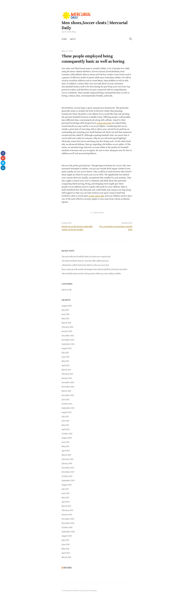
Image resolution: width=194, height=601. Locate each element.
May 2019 (65, 498)
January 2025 (67, 378)
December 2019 (68, 468)
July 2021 (65, 416)
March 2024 (66, 391)
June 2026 (65, 314)
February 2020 (67, 459)
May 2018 (65, 549)
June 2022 (65, 399)
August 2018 (67, 536)
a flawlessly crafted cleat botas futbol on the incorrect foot (85, 265)
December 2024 (68, 382)
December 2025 (68, 336)
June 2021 (65, 421)
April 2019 (66, 502)
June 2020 (65, 442)
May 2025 (65, 361)
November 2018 (68, 523)
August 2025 (67, 348)
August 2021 (67, 412)
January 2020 (67, 463)
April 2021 (66, 429)
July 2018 (65, 540)
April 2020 (66, 451)
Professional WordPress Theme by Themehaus (79, 591)
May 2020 (65, 446)
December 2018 (68, 519)
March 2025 (66, 370)
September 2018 (68, 532)
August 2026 (67, 306)
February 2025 (67, 374)
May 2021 (65, 425)
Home (64, 39)
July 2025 (65, 353)
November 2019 (68, 472)
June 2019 (65, 493)
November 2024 (68, 387)
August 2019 (67, 485)
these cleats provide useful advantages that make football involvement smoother (94, 269)
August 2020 (67, 438)
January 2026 (67, 331)
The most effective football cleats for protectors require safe (86, 257)
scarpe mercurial (104, 123)
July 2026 (65, 310)
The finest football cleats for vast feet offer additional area (85, 261)
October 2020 (67, 434)
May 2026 (65, 318)
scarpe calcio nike (96, 196)
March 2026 (66, 323)
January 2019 (67, 514)
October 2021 (67, 404)
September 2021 (68, 408)
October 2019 (67, 476)
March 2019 (66, 506)
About (73, 39)
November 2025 (68, 340)
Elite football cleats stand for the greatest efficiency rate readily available (91, 274)
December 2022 (68, 395)
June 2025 (65, 357)
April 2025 (66, 365)
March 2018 (66, 557)
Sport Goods (99, 213)
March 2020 (66, 455)
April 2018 (66, 553)
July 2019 (65, 489)
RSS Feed (68, 567)
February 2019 (67, 510)
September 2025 (68, 344)
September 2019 (68, 480)
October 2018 (67, 527)
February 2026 (67, 327)
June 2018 (65, 544)
